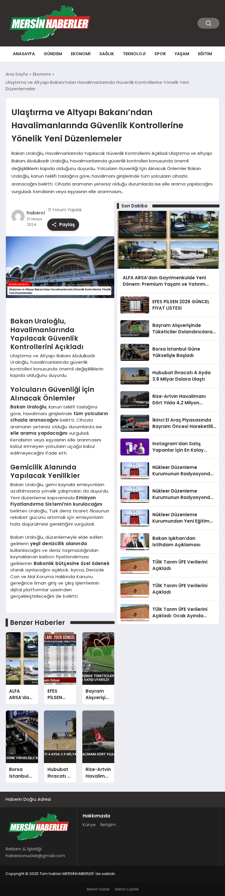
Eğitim (205, 54)
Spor (160, 54)
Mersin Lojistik (127, 889)
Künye (89, 825)
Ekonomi (81, 54)
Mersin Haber (98, 889)
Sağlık (106, 54)
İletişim (108, 825)
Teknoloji (134, 54)
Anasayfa (24, 54)
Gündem (53, 54)
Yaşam (182, 54)
